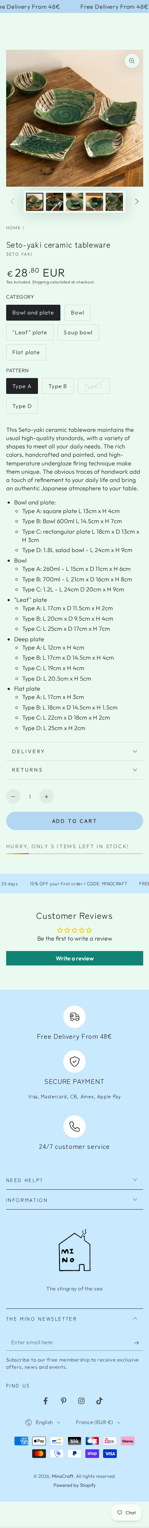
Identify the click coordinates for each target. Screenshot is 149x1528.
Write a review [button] (75, 958)
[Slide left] (12, 201)
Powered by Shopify (75, 1485)
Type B (61, 388)
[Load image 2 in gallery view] (54, 201)
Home (13, 227)
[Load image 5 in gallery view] (114, 201)
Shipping (40, 282)
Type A (25, 388)
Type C (97, 388)
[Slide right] (137, 201)
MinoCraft (62, 1476)
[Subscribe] (138, 1342)
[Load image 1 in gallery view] (34, 201)
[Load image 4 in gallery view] (94, 201)
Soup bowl (79, 334)
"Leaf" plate (29, 334)
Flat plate (28, 354)
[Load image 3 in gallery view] (74, 201)
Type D (25, 408)
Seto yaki (19, 254)
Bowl (81, 315)
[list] (74, 1079)
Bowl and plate (33, 315)
